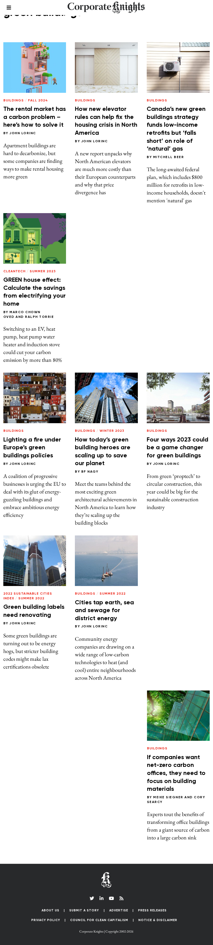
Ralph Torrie (39, 317)
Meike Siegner (168, 797)
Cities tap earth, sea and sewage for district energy (104, 611)
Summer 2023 (43, 271)
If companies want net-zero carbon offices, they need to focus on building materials (176, 773)
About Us (50, 910)
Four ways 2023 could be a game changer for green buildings (177, 448)
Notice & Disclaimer (157, 920)
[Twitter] (91, 898)
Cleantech (14, 271)
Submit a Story (84, 910)
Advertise (118, 910)
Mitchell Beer (168, 157)
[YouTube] (111, 898)
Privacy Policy (45, 920)
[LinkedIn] (101, 898)
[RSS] (121, 898)
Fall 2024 (38, 100)
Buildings (13, 100)
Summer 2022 (31, 598)
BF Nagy (89, 471)
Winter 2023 (112, 431)
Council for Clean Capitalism (99, 920)
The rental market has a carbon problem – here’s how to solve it (34, 117)
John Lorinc (22, 133)
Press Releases (152, 910)
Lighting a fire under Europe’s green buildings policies (32, 448)
